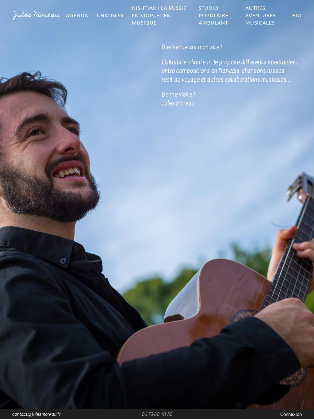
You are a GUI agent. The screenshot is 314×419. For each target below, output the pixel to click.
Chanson (110, 15)
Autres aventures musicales (260, 15)
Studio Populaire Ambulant (213, 15)
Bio (297, 15)
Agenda (77, 15)
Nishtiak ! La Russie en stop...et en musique (159, 15)
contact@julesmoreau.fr (36, 414)
